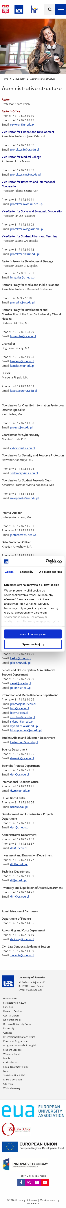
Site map (8, 1084)
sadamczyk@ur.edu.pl (24, 473)
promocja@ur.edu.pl (23, 704)
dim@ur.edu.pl (19, 896)
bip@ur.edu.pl (19, 712)
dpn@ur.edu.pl (19, 774)
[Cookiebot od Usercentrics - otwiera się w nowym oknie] (46, 561)
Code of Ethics (11, 1062)
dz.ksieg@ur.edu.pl (22, 939)
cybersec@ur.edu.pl (22, 448)
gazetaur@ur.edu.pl (22, 717)
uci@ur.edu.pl (19, 807)
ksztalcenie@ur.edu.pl (24, 742)
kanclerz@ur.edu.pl (22, 365)
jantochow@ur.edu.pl (23, 535)
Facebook (21, 1182)
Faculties (8, 1007)
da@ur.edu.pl (18, 848)
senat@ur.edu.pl (20, 683)
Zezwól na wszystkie (33, 633)
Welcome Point (11, 1054)
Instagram (29, 1182)
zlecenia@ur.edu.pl (22, 955)
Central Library (11, 1015)
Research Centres (12, 1011)
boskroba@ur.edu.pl (23, 336)
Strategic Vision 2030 (14, 1002)
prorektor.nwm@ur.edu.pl (26, 204)
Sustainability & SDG (14, 1075)
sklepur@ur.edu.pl (21, 721)
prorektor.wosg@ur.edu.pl (26, 229)
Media (6, 1058)
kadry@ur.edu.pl (20, 658)
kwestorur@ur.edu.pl (23, 390)
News (6, 1071)
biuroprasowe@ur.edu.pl (26, 730)
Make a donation (12, 1079)
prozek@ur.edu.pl (21, 427)
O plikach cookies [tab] (50, 571)
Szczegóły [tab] (26, 571)
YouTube (45, 1182)
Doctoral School (12, 1019)
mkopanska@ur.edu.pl (24, 498)
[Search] (49, 9)
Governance (9, 998)
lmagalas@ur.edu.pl (22, 277)
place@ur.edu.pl (20, 662)
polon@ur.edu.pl (20, 687)
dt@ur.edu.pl (18, 880)
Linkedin (37, 1182)
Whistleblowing (11, 1088)
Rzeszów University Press (17, 1024)
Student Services (12, 1049)
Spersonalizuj (31, 644)
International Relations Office (19, 1037)
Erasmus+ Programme (15, 1041)
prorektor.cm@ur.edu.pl (25, 174)
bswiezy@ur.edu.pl (22, 361)
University (8, 1028)
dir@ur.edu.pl (18, 864)
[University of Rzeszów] (18, 8)
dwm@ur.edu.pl (20, 790)
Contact (7, 1032)
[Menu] (60, 9)
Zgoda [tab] (9, 571)
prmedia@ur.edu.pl (22, 302)
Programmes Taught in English (19, 1045)
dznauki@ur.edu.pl (22, 758)
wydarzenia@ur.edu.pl (24, 726)
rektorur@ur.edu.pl (22, 124)
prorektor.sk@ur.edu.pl (25, 254)
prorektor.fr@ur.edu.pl (24, 149)
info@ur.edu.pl (19, 708)
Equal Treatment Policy (15, 1066)
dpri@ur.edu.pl (19, 827)
